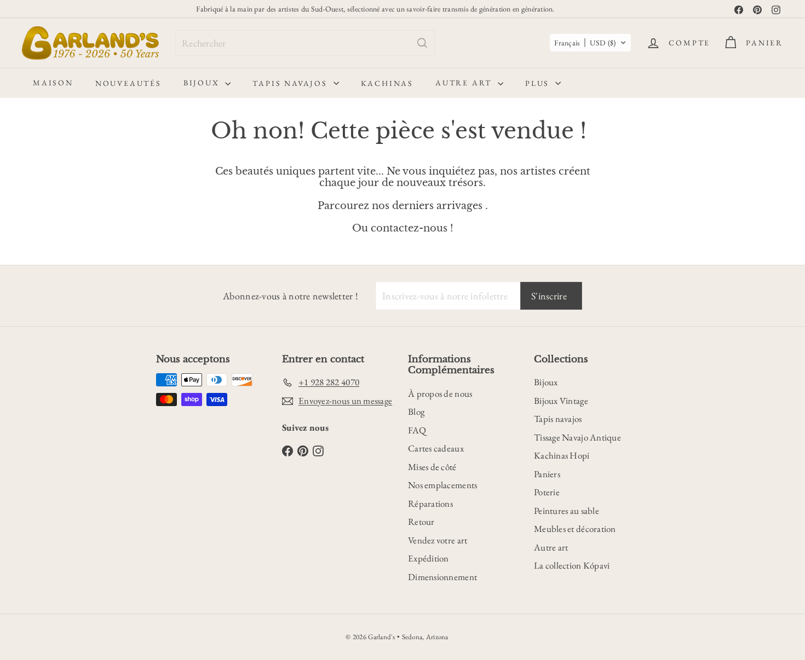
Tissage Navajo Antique (577, 437)
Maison (53, 83)
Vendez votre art (437, 540)
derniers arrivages (437, 206)
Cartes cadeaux (436, 448)
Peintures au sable (566, 511)
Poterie (547, 492)
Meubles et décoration (575, 529)
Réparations (430, 503)
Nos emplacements (442, 485)
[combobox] (305, 43)
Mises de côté (432, 467)
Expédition (428, 558)
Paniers (547, 474)
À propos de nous (440, 393)
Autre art (465, 83)
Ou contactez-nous (399, 228)
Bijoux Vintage (561, 401)
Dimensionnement (442, 577)
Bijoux (203, 83)
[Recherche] (422, 43)
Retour (421, 522)
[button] (590, 42)
